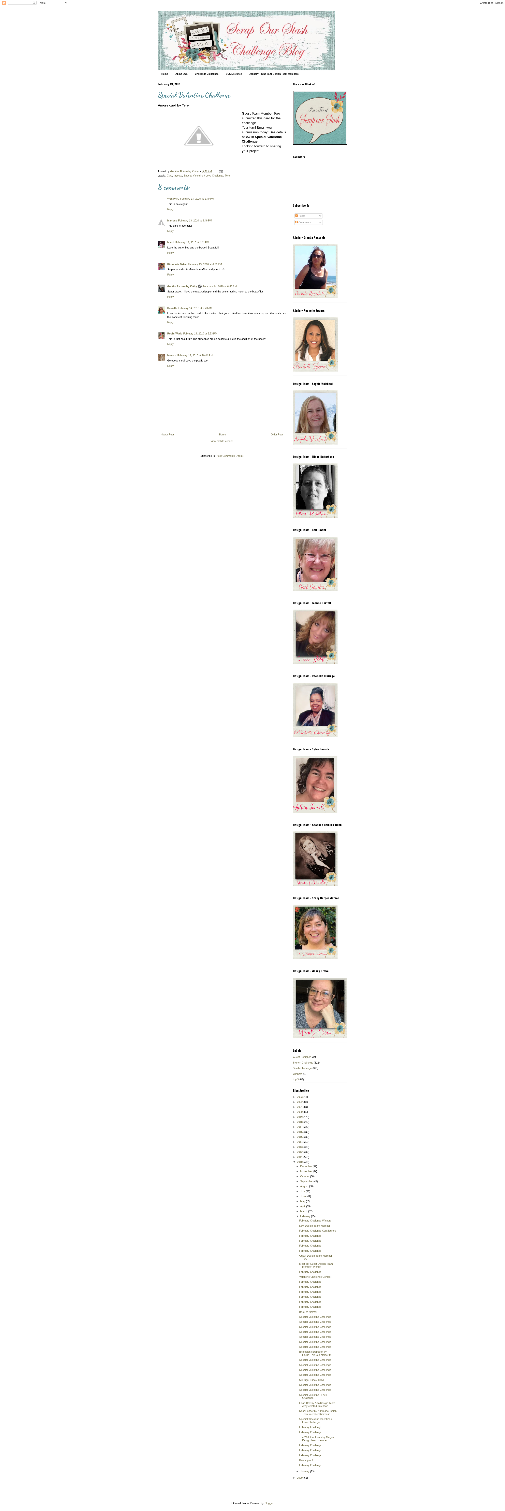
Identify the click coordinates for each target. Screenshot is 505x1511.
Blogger (269, 1503)
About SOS (181, 74)
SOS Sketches (234, 74)
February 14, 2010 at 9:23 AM (195, 308)
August (304, 1186)
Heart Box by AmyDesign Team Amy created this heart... (317, 1405)
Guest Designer (302, 1056)
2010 (300, 1162)
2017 (300, 1126)
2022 (300, 1102)
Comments (304, 222)
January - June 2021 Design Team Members (274, 74)
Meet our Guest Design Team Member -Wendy (316, 1265)
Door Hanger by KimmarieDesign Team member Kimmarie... (318, 1412)
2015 (300, 1137)
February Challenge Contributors (317, 1230)
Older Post (277, 434)
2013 (300, 1147)
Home (164, 74)
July (303, 1191)
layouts (178, 175)
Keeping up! (306, 1460)
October (305, 1176)
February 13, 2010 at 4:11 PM (192, 242)
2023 (300, 1096)
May (303, 1201)
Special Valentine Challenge (315, 1316)
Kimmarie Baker (177, 264)
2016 (300, 1132)
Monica (171, 355)
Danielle (172, 308)
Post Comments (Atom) (229, 455)
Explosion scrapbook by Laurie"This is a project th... (316, 1353)
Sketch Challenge (303, 1062)
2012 (300, 1152)
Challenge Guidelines (207, 74)
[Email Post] (221, 171)
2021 (300, 1107)
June (303, 1196)
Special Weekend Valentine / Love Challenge (315, 1421)
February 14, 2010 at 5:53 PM (200, 333)
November (306, 1171)
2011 (300, 1157)
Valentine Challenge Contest (315, 1276)
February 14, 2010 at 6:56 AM (220, 286)
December (306, 1166)
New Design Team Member (314, 1225)
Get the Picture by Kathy (182, 286)
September (306, 1181)
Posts (301, 215)
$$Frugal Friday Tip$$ (311, 1379)
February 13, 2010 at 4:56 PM (205, 264)
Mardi (170, 242)
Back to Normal (308, 1311)
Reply (170, 209)
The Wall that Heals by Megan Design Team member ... (316, 1439)
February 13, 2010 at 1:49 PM (197, 198)
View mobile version (221, 441)
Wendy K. (173, 198)
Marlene (172, 220)
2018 (300, 1122)
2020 (300, 1111)
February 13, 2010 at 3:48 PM (195, 220)
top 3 (296, 1079)
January (305, 1471)
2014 (300, 1141)
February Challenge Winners (315, 1220)
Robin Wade (174, 333)
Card (169, 175)
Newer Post (167, 434)
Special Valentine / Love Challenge (203, 175)
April (303, 1206)
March (304, 1211)
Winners (297, 1073)
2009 (300, 1477)
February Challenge (310, 1235)
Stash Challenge (302, 1068)
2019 (300, 1117)
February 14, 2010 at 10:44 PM (195, 355)
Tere (227, 175)
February (305, 1216)
